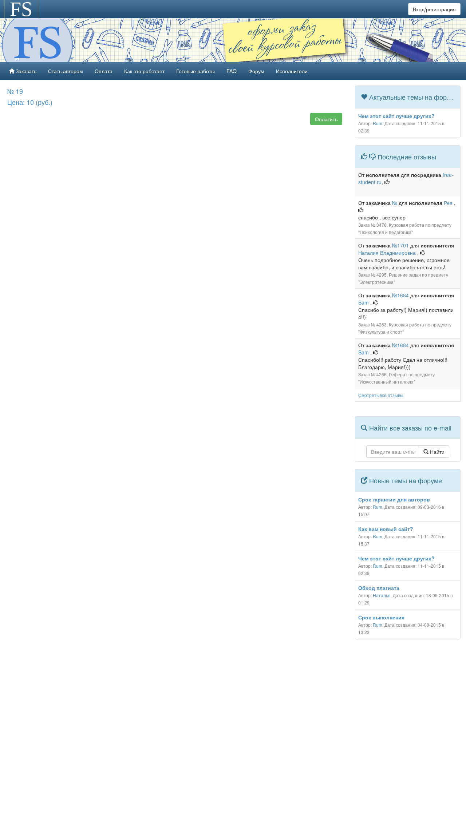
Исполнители (292, 71)
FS (21, 9)
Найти (437, 451)
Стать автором (65, 71)
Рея (449, 202)
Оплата (103, 71)
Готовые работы (195, 71)
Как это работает (144, 71)
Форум (256, 71)
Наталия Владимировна (387, 252)
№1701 (400, 245)
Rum (377, 123)
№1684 (400, 295)
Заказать (25, 71)
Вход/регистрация (434, 9)
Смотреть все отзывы (380, 395)
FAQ (231, 71)
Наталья (382, 595)
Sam (364, 302)
